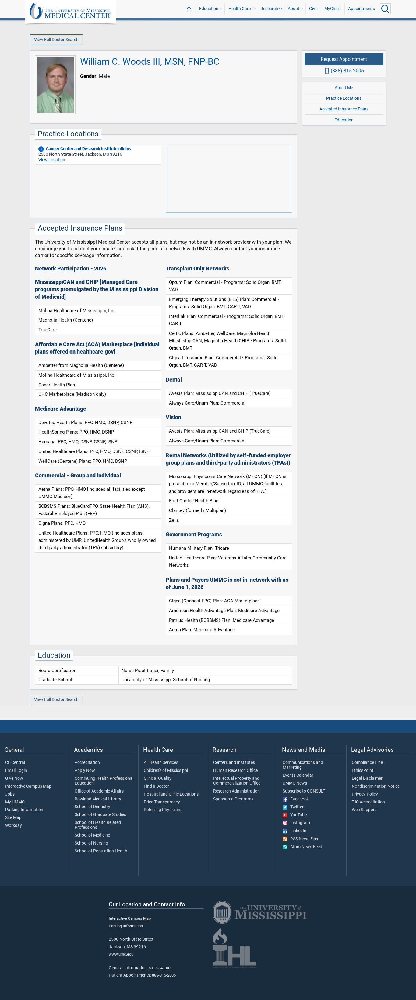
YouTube (297, 815)
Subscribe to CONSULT (304, 791)
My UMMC (15, 802)
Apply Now (85, 770)
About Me (344, 87)
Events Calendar (298, 775)
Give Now (14, 778)
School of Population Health (101, 851)
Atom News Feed (304, 847)
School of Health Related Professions (98, 825)
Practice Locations (343, 98)
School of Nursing (91, 843)
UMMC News (295, 783)
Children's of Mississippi (166, 770)
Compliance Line (367, 762)
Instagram (298, 823)
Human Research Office (235, 770)
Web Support (364, 809)
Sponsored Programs (233, 799)
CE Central (15, 762)
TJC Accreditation (368, 802)
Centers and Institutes (234, 762)
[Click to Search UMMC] (385, 8)
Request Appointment (344, 59)
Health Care (239, 8)
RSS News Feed (303, 839)
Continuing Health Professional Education (104, 781)
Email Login (16, 770)
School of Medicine (92, 835)
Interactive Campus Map (28, 786)
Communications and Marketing (303, 765)
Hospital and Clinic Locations (171, 794)
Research (269, 8)
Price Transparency (162, 802)
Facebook (298, 799)
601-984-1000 (160, 968)
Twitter (295, 807)
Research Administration (236, 791)
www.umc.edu (121, 954)
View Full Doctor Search (56, 39)
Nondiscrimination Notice (376, 786)
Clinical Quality (157, 778)
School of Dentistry (92, 806)
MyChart (332, 8)
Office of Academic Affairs (99, 791)
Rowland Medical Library (98, 799)
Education (208, 8)
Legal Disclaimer (367, 778)
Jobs (10, 794)
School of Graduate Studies (100, 814)
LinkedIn (296, 830)
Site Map (13, 817)
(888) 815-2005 (347, 70)
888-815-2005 (164, 975)
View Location (51, 159)
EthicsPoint (362, 770)
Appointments (361, 8)
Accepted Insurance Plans (343, 109)
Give (313, 8)
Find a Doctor (156, 786)
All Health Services (161, 762)
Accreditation (87, 762)
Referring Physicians (163, 809)
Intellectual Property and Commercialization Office (236, 781)
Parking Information (24, 809)
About (293, 8)
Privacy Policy (365, 794)
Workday (13, 825)
